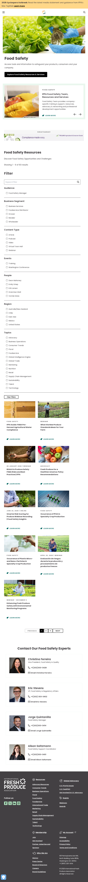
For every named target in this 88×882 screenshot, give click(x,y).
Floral (34, 795)
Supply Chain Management (43, 815)
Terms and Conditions (68, 848)
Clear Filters (11, 397)
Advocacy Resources (40, 784)
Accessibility (64, 841)
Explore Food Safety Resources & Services (25, 74)
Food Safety (37, 798)
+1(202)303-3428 (39, 667)
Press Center (37, 861)
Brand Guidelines (39, 872)
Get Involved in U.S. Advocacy (71, 793)
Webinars (63, 803)
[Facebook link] (6, 803)
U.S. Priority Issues (66, 786)
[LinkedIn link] (14, 803)
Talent (35, 822)
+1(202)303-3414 (38, 725)
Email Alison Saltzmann (41, 759)
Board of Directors (39, 865)
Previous (32, 631)
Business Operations (40, 791)
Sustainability (37, 819)
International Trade (40, 805)
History (35, 858)
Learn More (50, 115)
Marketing (36, 808)
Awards (62, 806)
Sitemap (62, 837)
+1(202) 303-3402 (39, 696)
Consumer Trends (39, 788)
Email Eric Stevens (39, 702)
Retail (34, 812)
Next (58, 631)
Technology (37, 826)
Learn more (19, 6)
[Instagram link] (18, 803)
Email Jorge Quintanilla (41, 730)
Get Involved (37, 841)
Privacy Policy (64, 844)
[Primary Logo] (44, 12)
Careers (35, 868)
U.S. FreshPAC (64, 789)
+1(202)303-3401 (38, 754)
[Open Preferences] (3, 877)
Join (34, 837)
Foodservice (37, 802)
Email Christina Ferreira (41, 673)
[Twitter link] (10, 803)
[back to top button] (82, 867)
